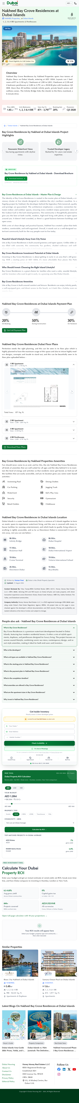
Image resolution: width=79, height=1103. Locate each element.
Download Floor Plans (16, 447)
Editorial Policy (8, 1081)
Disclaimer (6, 1075)
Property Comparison (36, 1043)
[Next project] (77, 974)
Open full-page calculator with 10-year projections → (24, 916)
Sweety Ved (41, 1035)
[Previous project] (2, 974)
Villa (49, 814)
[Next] (74, 1031)
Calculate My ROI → (39, 829)
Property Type (11, 810)
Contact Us (7, 1071)
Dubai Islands (28, 18)
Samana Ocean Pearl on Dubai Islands (58, 979)
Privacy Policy (45, 752)
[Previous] (5, 1031)
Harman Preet (19, 580)
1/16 (71, 61)
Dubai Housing (8, 1064)
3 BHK (31, 814)
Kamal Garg (15, 1035)
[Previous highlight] (2, 151)
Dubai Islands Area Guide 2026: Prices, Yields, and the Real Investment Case (14, 1049)
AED (8, 788)
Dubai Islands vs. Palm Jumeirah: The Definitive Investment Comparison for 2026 (39, 1049)
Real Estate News (60, 1043)
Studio (8, 814)
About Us (6, 1068)
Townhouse (41, 814)
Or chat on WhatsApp (41, 748)
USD (14, 788)
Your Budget (11, 792)
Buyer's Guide (8, 1043)
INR (21, 788)
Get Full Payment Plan (16, 330)
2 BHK (24, 814)
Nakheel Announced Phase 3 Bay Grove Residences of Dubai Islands (64, 1049)
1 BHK (16, 814)
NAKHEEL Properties (12, 18)
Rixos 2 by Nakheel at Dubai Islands (19, 979)
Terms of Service (55, 752)
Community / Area (13, 819)
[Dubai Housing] (5, 125)
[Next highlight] (77, 151)
